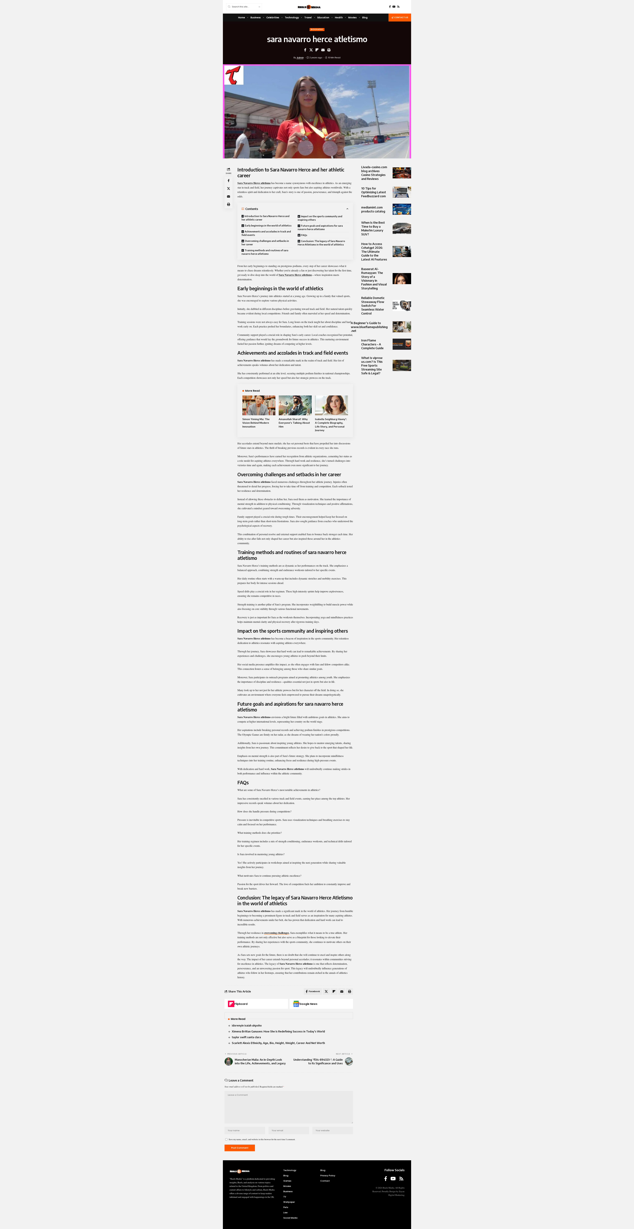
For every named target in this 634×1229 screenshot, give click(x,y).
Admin (300, 57)
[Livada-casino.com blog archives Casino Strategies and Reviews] (402, 172)
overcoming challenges (276, 933)
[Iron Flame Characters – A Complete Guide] (402, 344)
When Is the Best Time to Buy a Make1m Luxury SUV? (373, 228)
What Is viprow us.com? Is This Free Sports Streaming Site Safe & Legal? (372, 365)
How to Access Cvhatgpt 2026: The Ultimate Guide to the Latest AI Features (374, 251)
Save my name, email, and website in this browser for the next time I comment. (262, 1139)
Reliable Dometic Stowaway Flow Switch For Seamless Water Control (373, 305)
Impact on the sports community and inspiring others (320, 218)
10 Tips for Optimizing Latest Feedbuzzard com (373, 192)
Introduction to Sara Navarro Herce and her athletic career (265, 218)
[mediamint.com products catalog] (402, 209)
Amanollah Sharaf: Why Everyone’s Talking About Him (294, 423)
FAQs (304, 235)
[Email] (323, 50)
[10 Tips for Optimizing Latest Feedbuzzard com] (402, 192)
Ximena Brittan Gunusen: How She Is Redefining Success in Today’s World (278, 1031)
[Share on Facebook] (305, 50)
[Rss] (398, 6)
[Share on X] (311, 50)
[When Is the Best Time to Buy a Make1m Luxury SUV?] (402, 228)
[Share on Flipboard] (317, 50)
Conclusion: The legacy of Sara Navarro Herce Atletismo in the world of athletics (321, 243)
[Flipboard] (231, 1004)
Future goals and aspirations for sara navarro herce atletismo (320, 227)
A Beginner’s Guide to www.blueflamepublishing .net (369, 327)
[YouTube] (394, 6)
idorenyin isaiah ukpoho (247, 1025)
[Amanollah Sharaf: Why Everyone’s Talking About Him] (295, 405)
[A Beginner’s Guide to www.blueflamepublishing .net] (402, 326)
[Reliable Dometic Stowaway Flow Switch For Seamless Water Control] (402, 305)
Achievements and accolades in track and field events (266, 233)
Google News (308, 1004)
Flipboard (240, 1004)
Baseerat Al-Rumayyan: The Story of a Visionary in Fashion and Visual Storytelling (374, 278)
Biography (317, 29)
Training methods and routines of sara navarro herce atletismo (265, 252)
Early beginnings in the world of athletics (268, 225)
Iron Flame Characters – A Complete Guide (372, 344)
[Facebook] (390, 6)
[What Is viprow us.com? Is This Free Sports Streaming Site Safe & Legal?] (402, 365)
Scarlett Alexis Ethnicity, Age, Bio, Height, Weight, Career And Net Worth (278, 1043)
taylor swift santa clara (246, 1037)
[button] (329, 50)
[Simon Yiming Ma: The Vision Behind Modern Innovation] (258, 405)
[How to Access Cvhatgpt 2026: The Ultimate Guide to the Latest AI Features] (402, 251)
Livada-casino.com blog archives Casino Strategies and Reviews (374, 172)
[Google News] (296, 1004)
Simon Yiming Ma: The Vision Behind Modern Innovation (256, 423)
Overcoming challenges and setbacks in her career (265, 243)
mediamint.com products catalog (373, 209)
